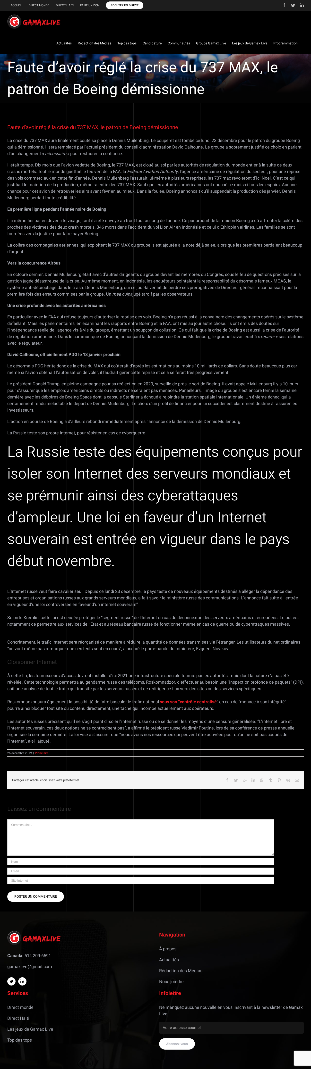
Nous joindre (171, 981)
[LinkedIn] (22, 981)
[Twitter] (11, 981)
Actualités (169, 960)
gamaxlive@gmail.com (29, 966)
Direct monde (20, 1007)
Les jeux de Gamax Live (30, 1029)
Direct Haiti (18, 1018)
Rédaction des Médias (180, 971)
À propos (167, 949)
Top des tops (19, 1040)
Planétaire (41, 753)
